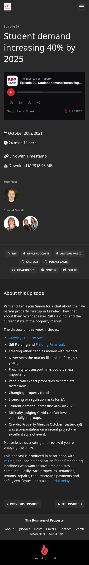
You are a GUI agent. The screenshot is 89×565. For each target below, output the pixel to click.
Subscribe (56, 533)
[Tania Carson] (30, 224)
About (9, 529)
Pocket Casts (58, 261)
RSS (14, 253)
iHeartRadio (26, 270)
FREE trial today (57, 481)
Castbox (32, 261)
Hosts (38, 529)
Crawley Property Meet (27, 337)
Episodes (24, 529)
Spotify (51, 270)
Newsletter (37, 533)
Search (79, 529)
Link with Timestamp (28, 156)
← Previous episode (22, 504)
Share (72, 270)
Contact (65, 529)
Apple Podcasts (38, 253)
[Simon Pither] (11, 196)
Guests (51, 529)
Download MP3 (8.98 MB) (31, 165)
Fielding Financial (50, 344)
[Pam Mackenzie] (11, 224)
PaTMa (9, 461)
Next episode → (70, 504)
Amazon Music (70, 253)
